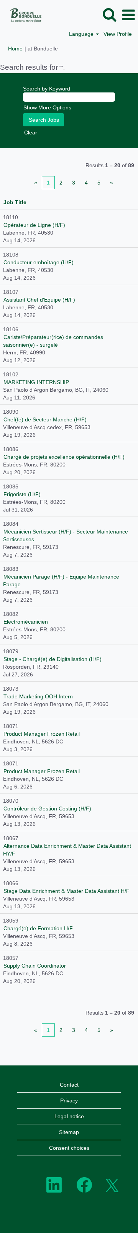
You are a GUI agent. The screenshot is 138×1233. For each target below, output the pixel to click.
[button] (128, 15)
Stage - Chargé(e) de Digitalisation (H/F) (52, 659)
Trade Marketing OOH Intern (38, 696)
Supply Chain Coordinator (34, 966)
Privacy (69, 1100)
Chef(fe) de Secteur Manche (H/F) (45, 419)
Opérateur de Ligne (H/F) (34, 225)
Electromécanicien (25, 622)
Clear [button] (30, 132)
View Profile (118, 34)
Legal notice (69, 1116)
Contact (69, 1085)
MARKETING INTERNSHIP (36, 382)
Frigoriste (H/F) (22, 494)
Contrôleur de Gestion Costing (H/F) (47, 808)
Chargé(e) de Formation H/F (38, 928)
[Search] (109, 14)
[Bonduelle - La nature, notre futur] (23, 14)
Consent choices (69, 1148)
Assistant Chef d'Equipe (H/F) (39, 300)
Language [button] (82, 34)
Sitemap (69, 1132)
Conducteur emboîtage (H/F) (38, 262)
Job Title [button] (14, 202)
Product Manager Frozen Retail (41, 734)
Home (15, 48)
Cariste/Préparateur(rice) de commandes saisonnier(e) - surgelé (53, 341)
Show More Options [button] (47, 107)
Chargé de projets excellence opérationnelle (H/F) (64, 457)
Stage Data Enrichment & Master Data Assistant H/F (66, 891)
